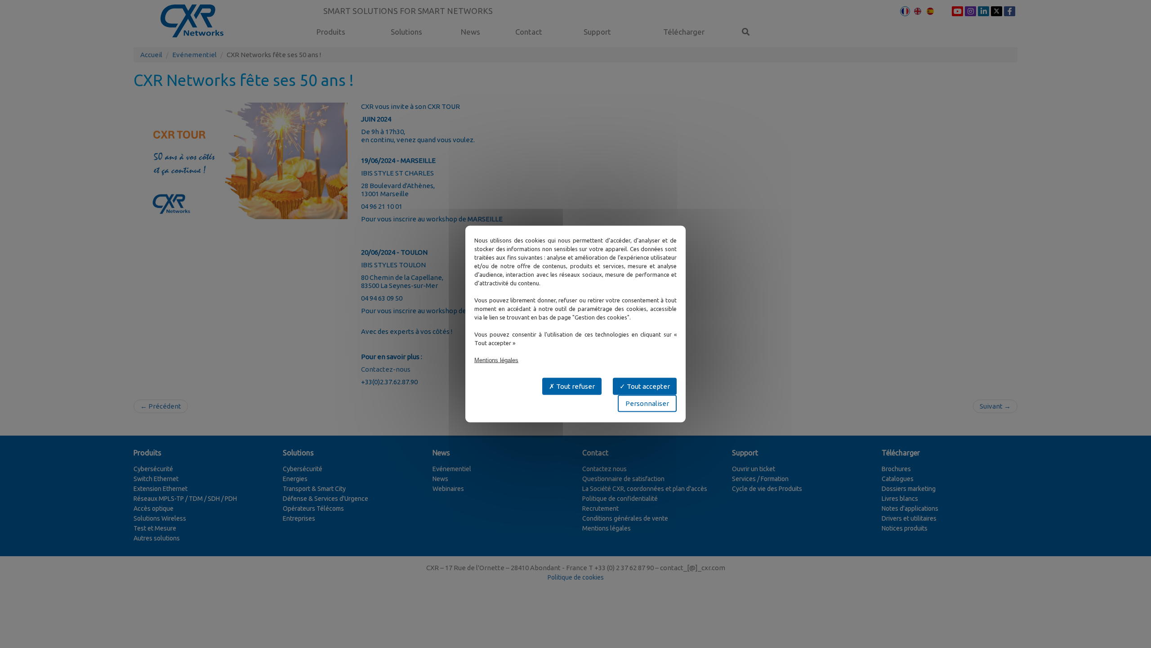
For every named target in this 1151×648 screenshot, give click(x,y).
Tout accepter (647, 386)
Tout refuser (575, 386)
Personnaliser (647, 403)
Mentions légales (496, 360)
